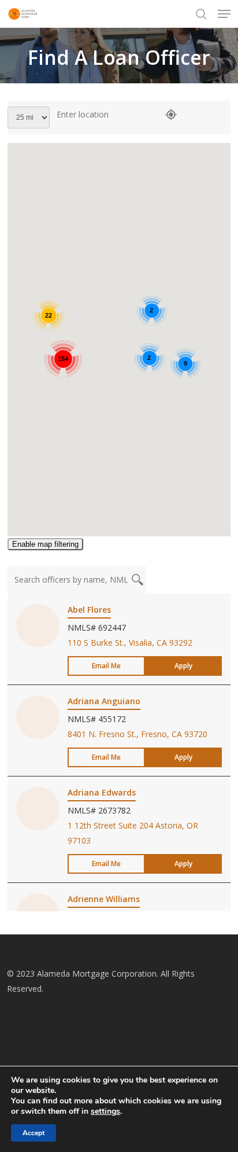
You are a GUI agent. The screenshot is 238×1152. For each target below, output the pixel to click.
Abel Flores (89, 609)
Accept (33, 1133)
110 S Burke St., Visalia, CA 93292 (130, 642)
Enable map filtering (45, 544)
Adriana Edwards (102, 792)
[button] (224, 14)
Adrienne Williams (104, 898)
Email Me (106, 666)
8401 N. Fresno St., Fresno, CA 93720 (137, 733)
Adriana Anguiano (104, 700)
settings (105, 1111)
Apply (183, 666)
